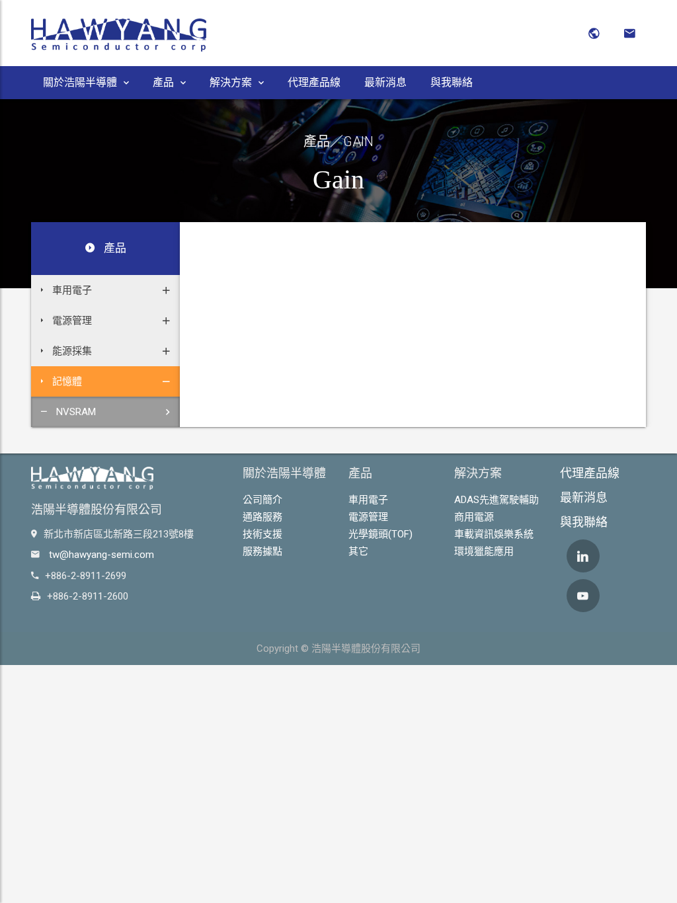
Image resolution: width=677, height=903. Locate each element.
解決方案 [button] (231, 82)
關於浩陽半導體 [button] (80, 82)
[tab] (105, 290)
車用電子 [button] (71, 290)
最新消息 (385, 82)
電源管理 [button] (71, 321)
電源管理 (368, 517)
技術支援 (262, 534)
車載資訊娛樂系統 (494, 534)
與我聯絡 (451, 82)
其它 (358, 551)
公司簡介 (262, 500)
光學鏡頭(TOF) (380, 534)
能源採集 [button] (71, 351)
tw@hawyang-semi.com (101, 555)
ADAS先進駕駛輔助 (496, 500)
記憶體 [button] (66, 381)
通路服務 (262, 517)
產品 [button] (163, 82)
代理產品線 (314, 82)
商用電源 (474, 517)
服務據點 (262, 551)
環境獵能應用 (484, 551)
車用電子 (368, 500)
